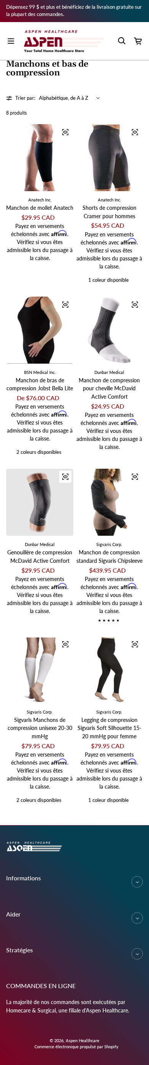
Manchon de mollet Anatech (39, 207)
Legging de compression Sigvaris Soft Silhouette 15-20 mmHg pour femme (109, 728)
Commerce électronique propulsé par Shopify (76, 1046)
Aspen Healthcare (82, 1040)
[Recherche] (121, 41)
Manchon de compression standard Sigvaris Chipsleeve (109, 556)
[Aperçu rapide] (65, 132)
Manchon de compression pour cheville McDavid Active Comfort (109, 388)
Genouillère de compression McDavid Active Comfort (39, 556)
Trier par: (25, 98)
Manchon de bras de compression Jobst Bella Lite (39, 384)
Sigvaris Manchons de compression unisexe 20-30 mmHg (40, 728)
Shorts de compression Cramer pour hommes (109, 211)
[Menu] (10, 41)
